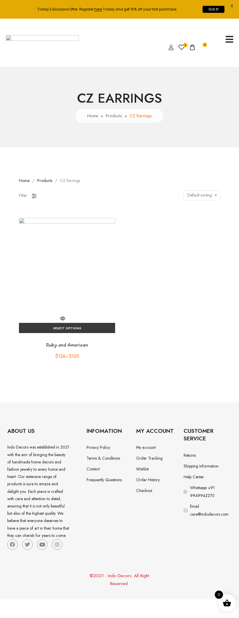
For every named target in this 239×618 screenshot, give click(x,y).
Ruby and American (67, 345)
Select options (67, 328)
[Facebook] (12, 544)
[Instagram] (57, 544)
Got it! (213, 9)
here (98, 9)
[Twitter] (27, 544)
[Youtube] (42, 544)
